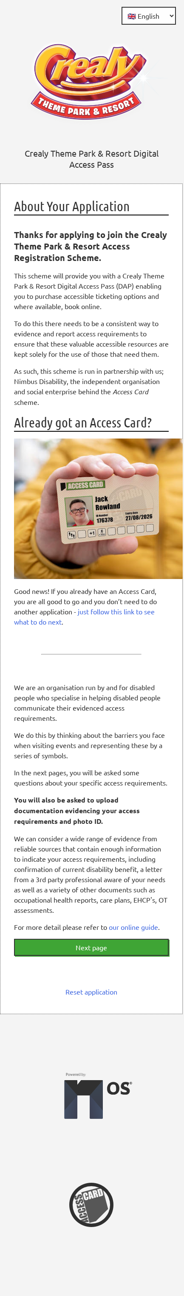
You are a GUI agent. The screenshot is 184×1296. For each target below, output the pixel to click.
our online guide (133, 927)
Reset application (91, 991)
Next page (91, 947)
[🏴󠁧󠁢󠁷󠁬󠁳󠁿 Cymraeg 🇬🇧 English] (149, 15)
